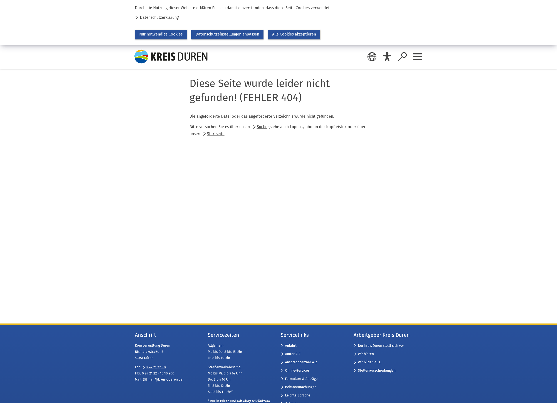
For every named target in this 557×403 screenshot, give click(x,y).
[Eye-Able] (387, 56)
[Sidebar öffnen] (417, 56)
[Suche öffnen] (402, 56)
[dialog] (278, 22)
